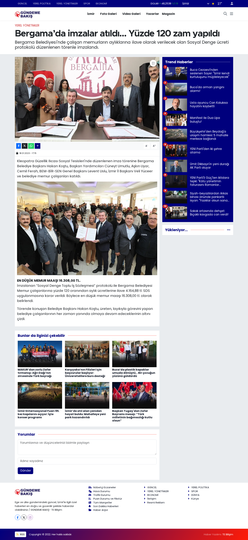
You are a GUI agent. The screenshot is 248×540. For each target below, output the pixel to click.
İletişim (151, 498)
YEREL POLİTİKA (42, 3)
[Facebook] (17, 517)
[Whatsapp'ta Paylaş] (31, 146)
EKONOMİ (101, 3)
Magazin (168, 14)
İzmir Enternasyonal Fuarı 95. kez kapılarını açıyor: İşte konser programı (38, 414)
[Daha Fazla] (37, 146)
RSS (22, 534)
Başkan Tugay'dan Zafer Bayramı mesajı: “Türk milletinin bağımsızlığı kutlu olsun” (132, 416)
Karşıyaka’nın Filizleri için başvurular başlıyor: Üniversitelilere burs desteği (85, 373)
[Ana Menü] (231, 14)
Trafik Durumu (101, 495)
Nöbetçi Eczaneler (104, 487)
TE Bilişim (227, 534)
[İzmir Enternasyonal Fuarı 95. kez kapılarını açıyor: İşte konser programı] (40, 395)
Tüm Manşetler (102, 502)
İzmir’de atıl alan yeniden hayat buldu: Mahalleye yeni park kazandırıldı (85, 414)
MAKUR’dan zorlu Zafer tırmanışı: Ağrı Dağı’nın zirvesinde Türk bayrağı (35, 373)
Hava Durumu (101, 491)
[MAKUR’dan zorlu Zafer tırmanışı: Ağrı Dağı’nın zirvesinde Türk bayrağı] (40, 354)
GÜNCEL (22, 3)
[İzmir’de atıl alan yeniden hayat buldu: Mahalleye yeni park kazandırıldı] (87, 395)
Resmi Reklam (156, 502)
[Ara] (225, 14)
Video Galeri (131, 14)
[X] (24, 517)
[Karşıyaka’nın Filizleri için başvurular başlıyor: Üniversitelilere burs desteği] (87, 354)
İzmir (91, 14)
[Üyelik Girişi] (230, 3)
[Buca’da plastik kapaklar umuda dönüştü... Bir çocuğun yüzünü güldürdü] (134, 354)
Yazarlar (152, 14)
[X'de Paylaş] (24, 146)
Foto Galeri (108, 14)
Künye (195, 498)
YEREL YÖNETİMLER (67, 3)
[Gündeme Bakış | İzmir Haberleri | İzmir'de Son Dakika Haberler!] (27, 13)
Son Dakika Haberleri (105, 506)
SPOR (87, 3)
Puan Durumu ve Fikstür (107, 498)
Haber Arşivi (100, 510)
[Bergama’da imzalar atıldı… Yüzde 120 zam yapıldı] (87, 99)
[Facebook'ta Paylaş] (18, 146)
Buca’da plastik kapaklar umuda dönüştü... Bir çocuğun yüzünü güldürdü (133, 373)
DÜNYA (195, 495)
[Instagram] (30, 517)
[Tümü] (228, 230)
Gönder (25, 471)
